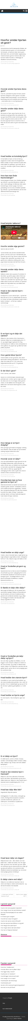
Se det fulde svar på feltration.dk (8, 674)
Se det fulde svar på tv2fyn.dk (7, 603)
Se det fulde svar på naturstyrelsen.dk (10, 105)
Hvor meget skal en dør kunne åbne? (10, 927)
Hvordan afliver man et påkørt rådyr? (11, 969)
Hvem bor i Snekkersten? (7, 967)
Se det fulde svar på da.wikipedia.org (9, 172)
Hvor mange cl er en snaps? (8, 978)
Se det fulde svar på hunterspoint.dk (9, 287)
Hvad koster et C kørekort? (8, 974)
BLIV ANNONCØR (7, 1008)
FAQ (4, 1003)
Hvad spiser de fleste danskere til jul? (7, 895)
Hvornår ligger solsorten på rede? (10, 976)
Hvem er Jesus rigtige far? (21, 895)
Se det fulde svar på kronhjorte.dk (9, 500)
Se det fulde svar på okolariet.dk (8, 691)
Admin (3, 45)
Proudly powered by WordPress (11, 1016)
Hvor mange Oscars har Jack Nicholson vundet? (13, 910)
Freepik (10, 998)
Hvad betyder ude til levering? (9, 980)
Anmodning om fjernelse (8, 61)
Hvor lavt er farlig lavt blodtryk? (9, 930)
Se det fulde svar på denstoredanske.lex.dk (11, 584)
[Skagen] (2, 11)
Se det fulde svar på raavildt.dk (8, 195)
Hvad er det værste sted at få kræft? (11, 921)
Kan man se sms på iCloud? (8, 987)
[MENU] (26, 11)
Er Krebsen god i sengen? (8, 916)
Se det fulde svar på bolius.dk (8, 805)
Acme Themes (18, 1018)
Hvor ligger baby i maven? (8, 971)
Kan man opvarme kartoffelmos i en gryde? (12, 923)
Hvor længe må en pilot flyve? (9, 925)
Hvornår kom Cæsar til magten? (9, 919)
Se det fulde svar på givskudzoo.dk (9, 390)
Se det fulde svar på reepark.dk (8, 266)
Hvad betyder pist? (6, 983)
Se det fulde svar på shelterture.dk (9, 351)
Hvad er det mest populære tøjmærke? (11, 908)
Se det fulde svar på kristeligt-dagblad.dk (10, 63)
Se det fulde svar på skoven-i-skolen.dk (10, 128)
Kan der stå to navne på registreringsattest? (13, 985)
